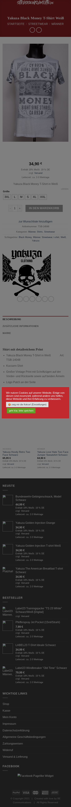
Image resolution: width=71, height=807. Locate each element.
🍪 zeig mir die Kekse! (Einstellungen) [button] (27, 404)
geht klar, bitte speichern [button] (21, 410)
